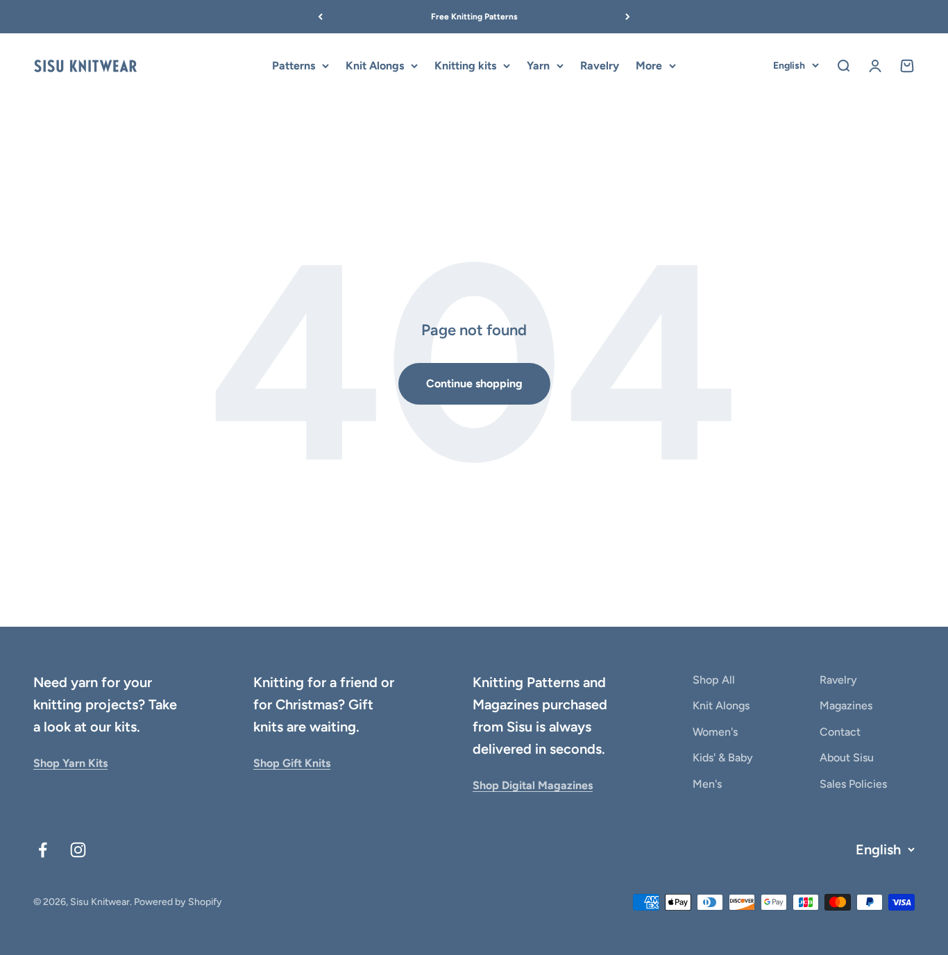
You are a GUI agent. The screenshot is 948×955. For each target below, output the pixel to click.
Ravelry (599, 65)
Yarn (538, 65)
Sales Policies (853, 784)
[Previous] (320, 17)
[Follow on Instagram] (78, 849)
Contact (840, 731)
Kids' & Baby (723, 757)
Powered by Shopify (178, 902)
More (649, 65)
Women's (715, 731)
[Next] (627, 17)
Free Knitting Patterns (474, 17)
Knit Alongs (375, 65)
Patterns (293, 65)
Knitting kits (465, 65)
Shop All (714, 679)
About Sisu (847, 757)
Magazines (846, 705)
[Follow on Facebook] (42, 849)
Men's (707, 784)
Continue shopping (474, 383)
